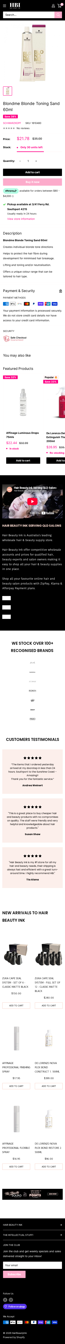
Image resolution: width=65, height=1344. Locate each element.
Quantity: (9, 160)
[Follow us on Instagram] (11, 1300)
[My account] (53, 5)
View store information (21, 218)
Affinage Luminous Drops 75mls (22, 434)
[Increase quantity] (36, 161)
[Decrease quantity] (20, 161)
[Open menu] (4, 6)
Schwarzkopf (12, 123)
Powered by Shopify (14, 1337)
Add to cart (32, 172)
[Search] (58, 15)
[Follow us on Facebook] (5, 1300)
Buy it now (32, 182)
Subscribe (14, 1274)
